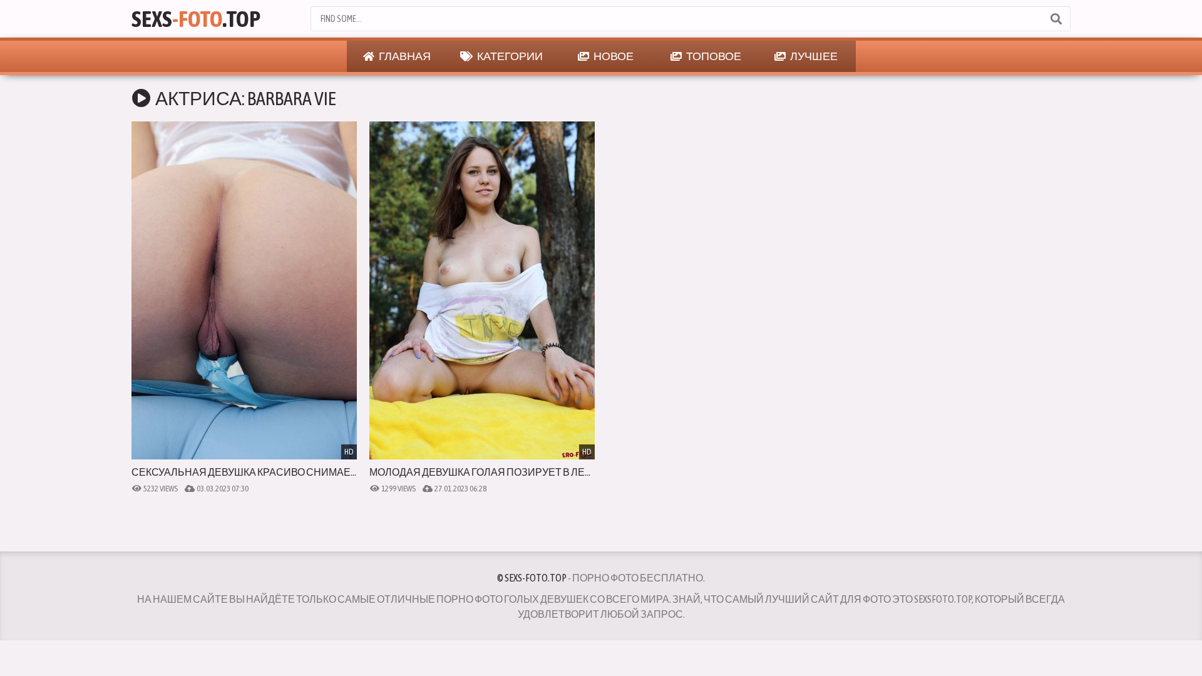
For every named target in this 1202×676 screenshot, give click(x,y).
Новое (613, 56)
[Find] (1055, 18)
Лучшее (813, 56)
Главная (404, 56)
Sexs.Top (195, 18)
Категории (509, 56)
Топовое (713, 56)
